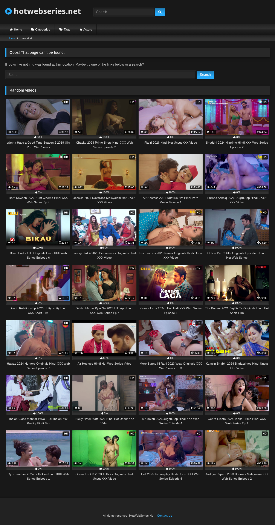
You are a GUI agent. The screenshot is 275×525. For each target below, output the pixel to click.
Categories (42, 29)
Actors (87, 29)
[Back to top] (261, 512)
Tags (67, 29)
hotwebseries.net (46, 11)
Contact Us (164, 515)
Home (18, 29)
